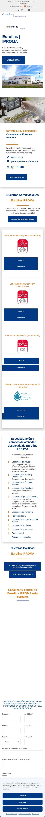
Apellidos (28, 714)
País (4, 737)
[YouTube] (29, 10)
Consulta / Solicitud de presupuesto (15, 760)
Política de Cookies (11, 814)
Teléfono (27, 737)
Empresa (27, 725)
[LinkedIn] (18, 10)
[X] (25, 10)
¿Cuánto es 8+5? (6, 774)
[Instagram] (22, 10)
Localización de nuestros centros (18, 1)
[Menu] (42, 15)
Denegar (22, 802)
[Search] (35, 6)
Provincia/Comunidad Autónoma (14, 748)
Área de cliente (17, 6)
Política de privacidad (25, 814)
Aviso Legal (35, 814)
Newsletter (23, 3)
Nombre (5, 714)
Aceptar (22, 795)
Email (4, 725)
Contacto (34, 1)
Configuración (22, 809)
